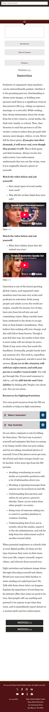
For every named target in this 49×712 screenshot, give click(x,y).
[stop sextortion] (24, 425)
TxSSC (24, 13)
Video (5, 229)
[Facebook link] (22, 690)
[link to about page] (27, 694)
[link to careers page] (32, 694)
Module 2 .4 (25, 629)
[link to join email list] (17, 694)
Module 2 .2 (25, 622)
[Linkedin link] (32, 690)
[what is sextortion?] (24, 415)
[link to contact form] (22, 694)
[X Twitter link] (17, 690)
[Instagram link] (27, 690)
